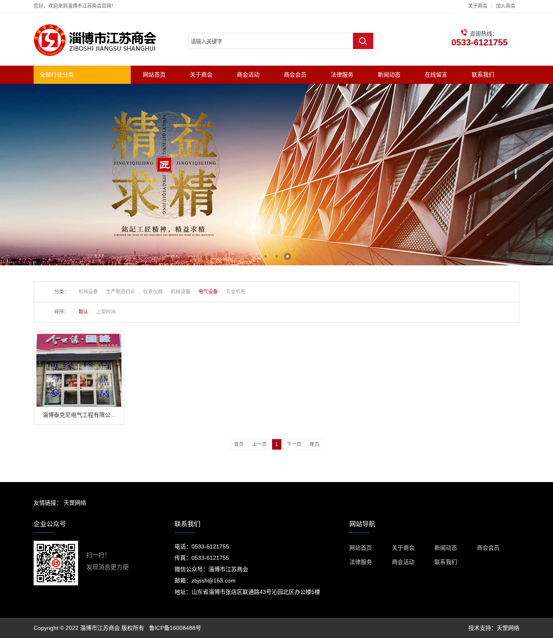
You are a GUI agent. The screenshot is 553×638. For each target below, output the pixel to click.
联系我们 (483, 74)
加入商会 (505, 6)
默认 (83, 312)
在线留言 (436, 74)
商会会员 (295, 74)
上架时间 (106, 312)
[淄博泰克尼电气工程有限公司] (78, 337)
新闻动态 (389, 74)
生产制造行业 (120, 291)
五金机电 (235, 291)
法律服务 (342, 74)
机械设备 (88, 291)
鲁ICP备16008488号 (175, 628)
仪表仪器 (153, 291)
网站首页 (154, 74)
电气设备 (208, 291)
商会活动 (248, 74)
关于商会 (477, 6)
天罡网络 (75, 502)
